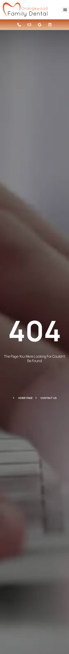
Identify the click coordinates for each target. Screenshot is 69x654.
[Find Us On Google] (39, 24)
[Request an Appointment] (49, 24)
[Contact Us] (29, 24)
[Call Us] (19, 24)
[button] (65, 10)
